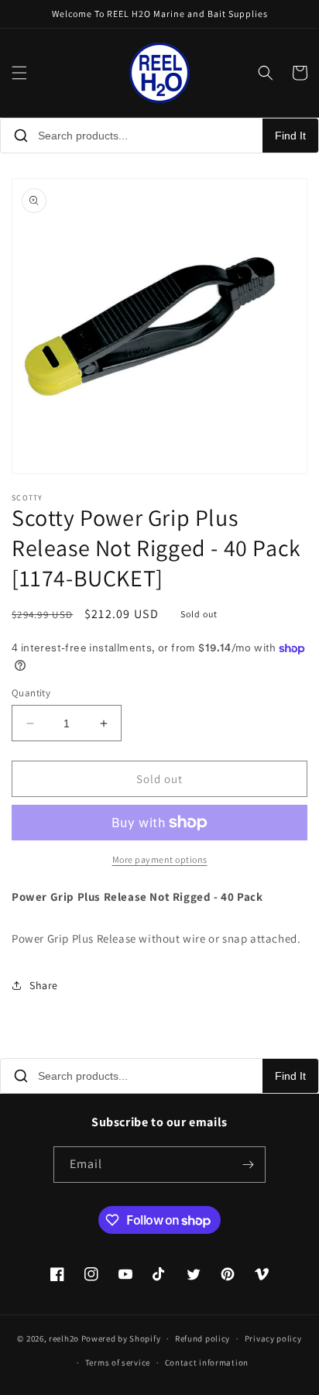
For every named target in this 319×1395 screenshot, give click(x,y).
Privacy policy (273, 1338)
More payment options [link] (160, 859)
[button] (19, 73)
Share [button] (43, 985)
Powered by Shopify (121, 1338)
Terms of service (117, 1362)
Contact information (207, 1362)
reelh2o (64, 1338)
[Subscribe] (248, 1164)
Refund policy (202, 1338)
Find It (290, 135)
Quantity (31, 692)
